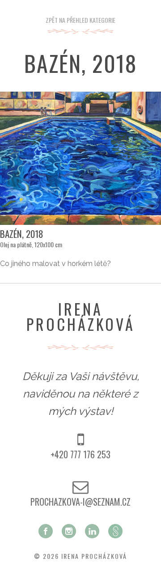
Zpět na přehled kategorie (80, 20)
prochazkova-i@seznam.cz (80, 501)
